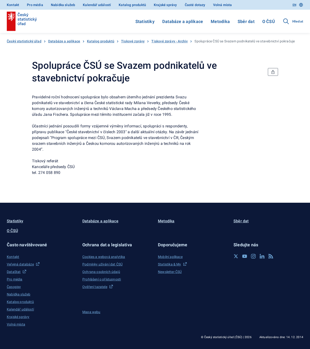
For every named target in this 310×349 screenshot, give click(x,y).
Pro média (35, 5)
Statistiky (145, 21)
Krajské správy (165, 5)
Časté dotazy (195, 5)
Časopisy (14, 287)
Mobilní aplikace (170, 257)
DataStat (14, 272)
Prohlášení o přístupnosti (101, 279)
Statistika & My (169, 264)
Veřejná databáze (20, 264)
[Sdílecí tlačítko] (273, 72)
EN (294, 5)
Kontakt (13, 5)
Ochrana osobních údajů (101, 272)
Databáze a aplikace (182, 21)
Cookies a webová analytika (103, 257)
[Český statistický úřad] (22, 21)
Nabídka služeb (63, 5)
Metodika (220, 21)
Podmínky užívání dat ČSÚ (102, 264)
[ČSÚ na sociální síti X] (235, 256)
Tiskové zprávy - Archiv (169, 41)
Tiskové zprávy (133, 41)
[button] (42, 244)
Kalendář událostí (97, 5)
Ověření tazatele (94, 287)
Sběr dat (246, 21)
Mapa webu (91, 312)
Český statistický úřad (24, 41)
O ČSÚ (268, 21)
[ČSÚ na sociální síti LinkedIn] (262, 256)
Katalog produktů (132, 5)
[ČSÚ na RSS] (270, 256)
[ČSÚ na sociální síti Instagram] (253, 256)
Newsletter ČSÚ (170, 272)
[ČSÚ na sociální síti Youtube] (244, 256)
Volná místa (222, 5)
